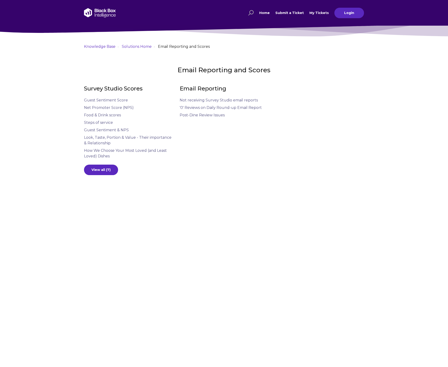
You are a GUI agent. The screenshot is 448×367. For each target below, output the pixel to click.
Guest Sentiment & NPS (106, 130)
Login (349, 13)
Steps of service (98, 122)
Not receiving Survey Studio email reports (219, 100)
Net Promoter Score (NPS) (109, 107)
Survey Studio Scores (113, 88)
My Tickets (319, 13)
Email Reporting (203, 88)
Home (264, 13)
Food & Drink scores (102, 115)
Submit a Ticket (289, 13)
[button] (250, 13)
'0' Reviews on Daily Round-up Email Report (221, 107)
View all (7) (101, 170)
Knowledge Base (100, 46)
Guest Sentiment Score (106, 100)
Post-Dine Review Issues (202, 115)
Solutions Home (137, 46)
